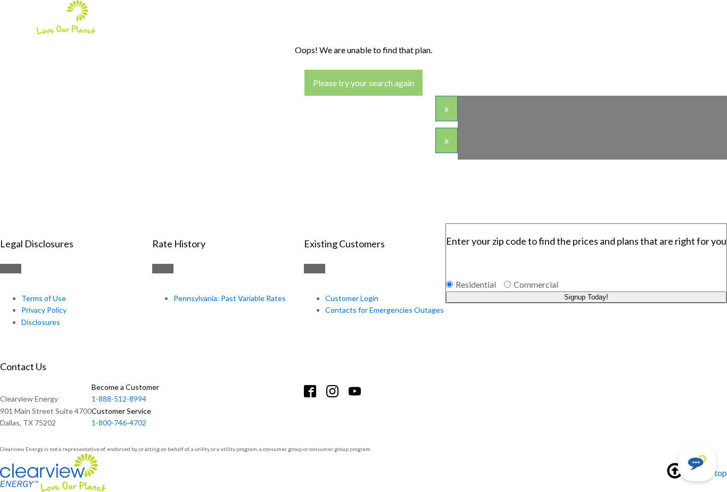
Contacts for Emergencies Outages (384, 309)
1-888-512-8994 (125, 392)
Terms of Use (43, 298)
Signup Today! (586, 297)
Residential (476, 284)
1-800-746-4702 (121, 416)
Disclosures (40, 322)
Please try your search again (363, 83)
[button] (697, 462)
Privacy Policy (44, 309)
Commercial (536, 284)
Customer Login (351, 298)
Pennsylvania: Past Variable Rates (230, 298)
